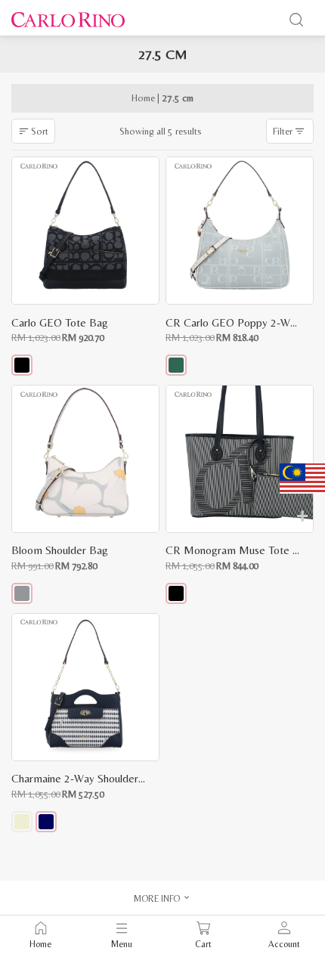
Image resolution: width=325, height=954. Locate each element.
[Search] (296, 20)
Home (143, 98)
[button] (21, 365)
